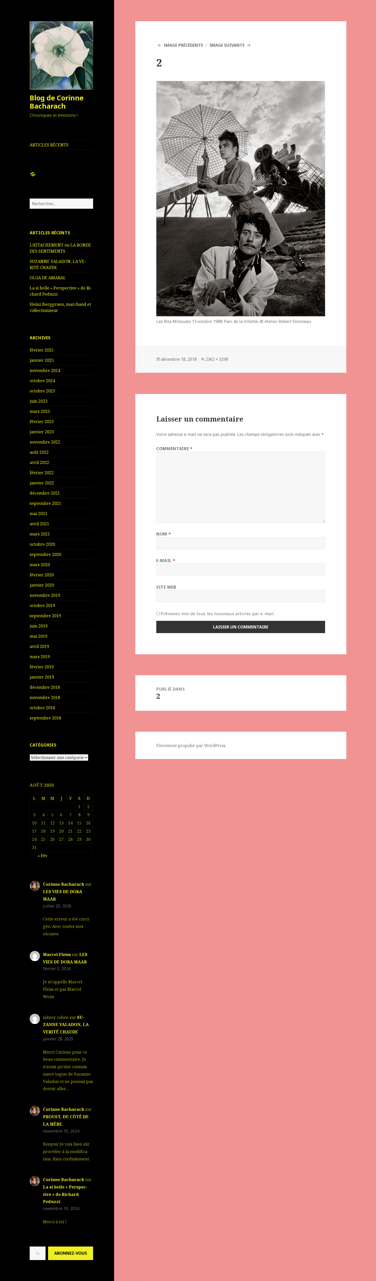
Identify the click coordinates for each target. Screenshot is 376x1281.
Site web (166, 587)
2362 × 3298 (216, 359)
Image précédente (183, 45)
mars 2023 (40, 411)
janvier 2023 (42, 432)
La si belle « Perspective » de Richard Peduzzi (65, 1194)
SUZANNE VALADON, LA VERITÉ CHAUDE (66, 1025)
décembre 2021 (45, 493)
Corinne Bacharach (63, 884)
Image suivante (227, 45)
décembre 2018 (45, 687)
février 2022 (42, 472)
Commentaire (174, 448)
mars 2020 (40, 564)
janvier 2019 (42, 677)
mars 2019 (40, 656)
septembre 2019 (45, 616)
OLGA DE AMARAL (48, 278)
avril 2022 (39, 462)
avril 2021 (39, 524)
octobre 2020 (42, 544)
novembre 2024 (45, 370)
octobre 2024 (42, 380)
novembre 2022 (45, 442)
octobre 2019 (42, 605)
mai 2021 (38, 513)
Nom (163, 534)
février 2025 (42, 350)
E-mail (165, 560)
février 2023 (42, 421)
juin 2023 (39, 401)
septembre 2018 (45, 718)
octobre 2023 (42, 391)
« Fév (42, 855)
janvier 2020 (42, 585)
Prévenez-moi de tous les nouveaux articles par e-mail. (218, 613)
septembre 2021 (45, 503)
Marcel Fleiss (57, 954)
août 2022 (39, 452)
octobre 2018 (42, 708)
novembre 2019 (45, 595)
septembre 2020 (45, 554)
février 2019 (42, 667)
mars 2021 (40, 534)
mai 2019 (38, 636)
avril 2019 (39, 646)
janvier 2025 (42, 360)
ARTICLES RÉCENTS (49, 145)
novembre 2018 (45, 697)
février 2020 (42, 575)
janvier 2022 (42, 483)
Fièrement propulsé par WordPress (191, 745)
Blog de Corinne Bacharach (57, 102)
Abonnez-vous (70, 1253)
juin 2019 (39, 626)
